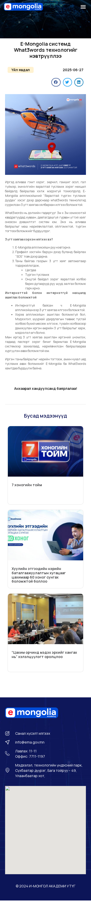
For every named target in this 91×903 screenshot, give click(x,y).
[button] (83, 7)
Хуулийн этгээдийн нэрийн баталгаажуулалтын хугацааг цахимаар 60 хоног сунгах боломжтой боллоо (39, 575)
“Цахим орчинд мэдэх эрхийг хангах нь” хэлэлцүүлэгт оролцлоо (44, 654)
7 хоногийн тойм (27, 484)
